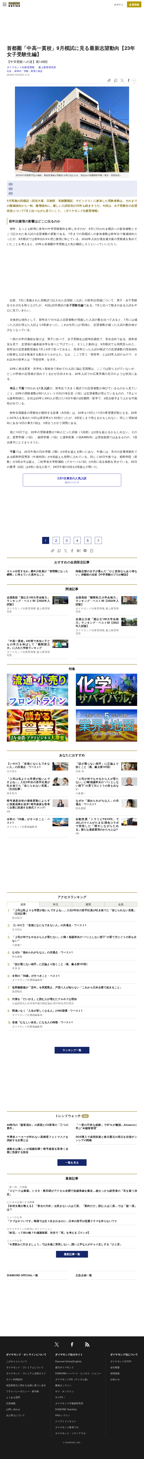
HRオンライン (62, 1415)
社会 (9, 71)
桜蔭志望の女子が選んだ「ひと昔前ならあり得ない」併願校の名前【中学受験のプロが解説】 (106, 573)
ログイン (118, 4)
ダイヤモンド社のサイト (69, 1354)
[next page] (98, 540)
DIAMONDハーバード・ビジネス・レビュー (78, 1373)
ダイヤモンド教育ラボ (66, 1427)
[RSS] (87, 1345)
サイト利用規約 (14, 1379)
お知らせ (115, 1379)
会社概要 (115, 1367)
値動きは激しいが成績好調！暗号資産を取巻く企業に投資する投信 (37, 1150)
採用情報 (115, 1373)
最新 (23, 904)
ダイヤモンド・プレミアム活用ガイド (26, 1373)
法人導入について (15, 1415)
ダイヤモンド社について (124, 1354)
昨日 (55, 904)
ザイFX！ (60, 1397)
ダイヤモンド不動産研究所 (69, 1403)
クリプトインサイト (65, 1421)
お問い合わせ (13, 1409)
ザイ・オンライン (64, 1391)
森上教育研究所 (47, 67)
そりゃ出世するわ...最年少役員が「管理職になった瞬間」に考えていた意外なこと (37, 573)
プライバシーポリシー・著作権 (22, 1391)
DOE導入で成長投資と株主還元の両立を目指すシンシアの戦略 (106, 1138)
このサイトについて (16, 1361)
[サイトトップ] (14, 4)
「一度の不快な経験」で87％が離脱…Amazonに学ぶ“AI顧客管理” (106, 1126)
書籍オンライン (63, 1385)
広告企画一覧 (84, 1275)
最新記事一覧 (72, 1254)
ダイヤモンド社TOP (120, 1361)
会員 (121, 904)
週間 (88, 904)
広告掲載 (10, 1403)
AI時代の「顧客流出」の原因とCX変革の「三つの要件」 (37, 1126)
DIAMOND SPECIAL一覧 (22, 1275)
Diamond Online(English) (68, 1361)
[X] (56, 1345)
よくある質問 (13, 1397)
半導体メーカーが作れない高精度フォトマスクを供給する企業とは (37, 1138)
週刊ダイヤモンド (64, 1367)
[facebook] (72, 1345)
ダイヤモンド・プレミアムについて (25, 1367)
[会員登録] (134, 4)
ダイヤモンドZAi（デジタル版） (72, 1379)
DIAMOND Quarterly (66, 1409)
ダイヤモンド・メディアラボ (70, 1433)
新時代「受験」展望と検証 (28, 71)
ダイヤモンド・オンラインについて (26, 1354)
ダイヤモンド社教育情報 (21, 67)
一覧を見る (72, 1162)
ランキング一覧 (72, 1050)
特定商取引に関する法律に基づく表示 (26, 1385)
